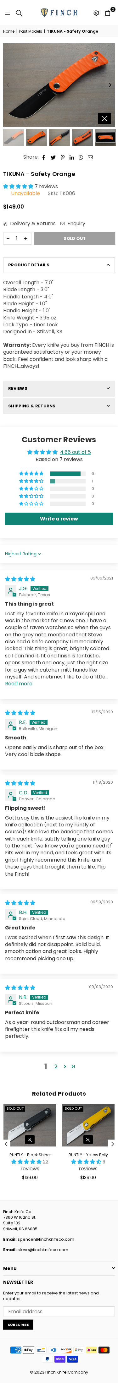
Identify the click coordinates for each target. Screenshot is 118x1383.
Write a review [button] (59, 518)
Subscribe (18, 1324)
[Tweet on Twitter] (53, 157)
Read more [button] (18, 683)
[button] (19, 186)
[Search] (19, 12)
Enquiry (75, 223)
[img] (20, 579)
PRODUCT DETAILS (28, 265)
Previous (8, 85)
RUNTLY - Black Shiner (30, 1154)
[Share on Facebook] (44, 157)
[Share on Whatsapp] (81, 157)
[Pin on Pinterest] (62, 157)
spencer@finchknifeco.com (46, 1239)
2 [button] (55, 1066)
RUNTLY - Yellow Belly (88, 1154)
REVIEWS (17, 388)
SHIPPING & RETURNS (32, 406)
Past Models (30, 31)
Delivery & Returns (32, 223)
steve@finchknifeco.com (43, 1250)
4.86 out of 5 (75, 452)
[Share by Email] (90, 157)
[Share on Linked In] (72, 157)
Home (8, 31)
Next (110, 85)
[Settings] (96, 12)
